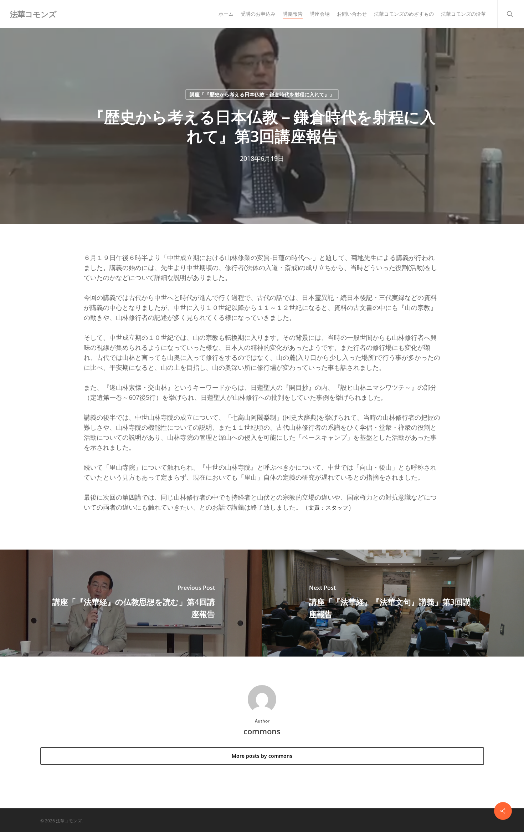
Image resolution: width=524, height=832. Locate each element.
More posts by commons (262, 755)
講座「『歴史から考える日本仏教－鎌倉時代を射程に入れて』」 (262, 94)
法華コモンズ (33, 14)
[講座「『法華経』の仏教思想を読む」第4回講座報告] (131, 603)
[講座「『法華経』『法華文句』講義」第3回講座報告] (393, 603)
